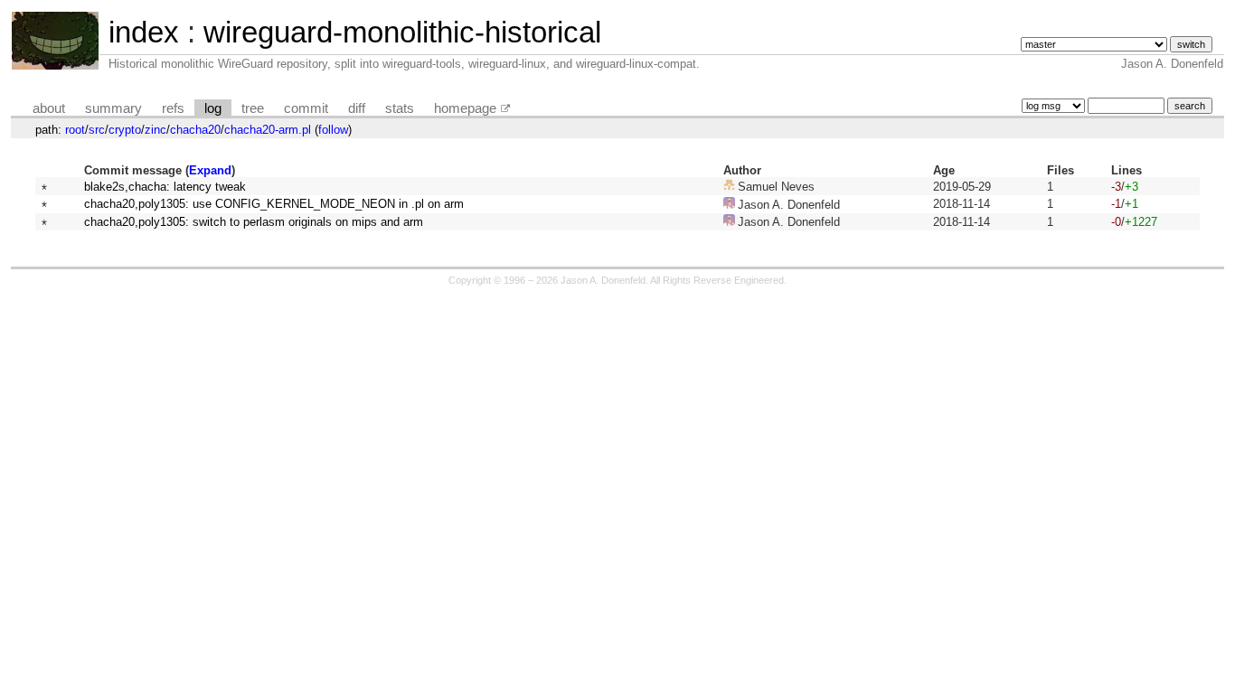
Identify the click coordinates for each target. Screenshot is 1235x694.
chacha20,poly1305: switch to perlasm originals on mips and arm (253, 222)
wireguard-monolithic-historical (402, 32)
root (75, 129)
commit (306, 108)
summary (113, 108)
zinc (155, 129)
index (143, 32)
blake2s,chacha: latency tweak (165, 186)
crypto (124, 129)
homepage (465, 108)
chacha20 (195, 129)
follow (333, 129)
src (97, 129)
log (213, 108)
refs (173, 108)
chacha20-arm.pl (267, 129)
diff (356, 108)
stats (399, 108)
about (49, 108)
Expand (210, 170)
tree (252, 108)
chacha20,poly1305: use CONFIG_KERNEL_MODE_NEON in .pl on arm (274, 204)
